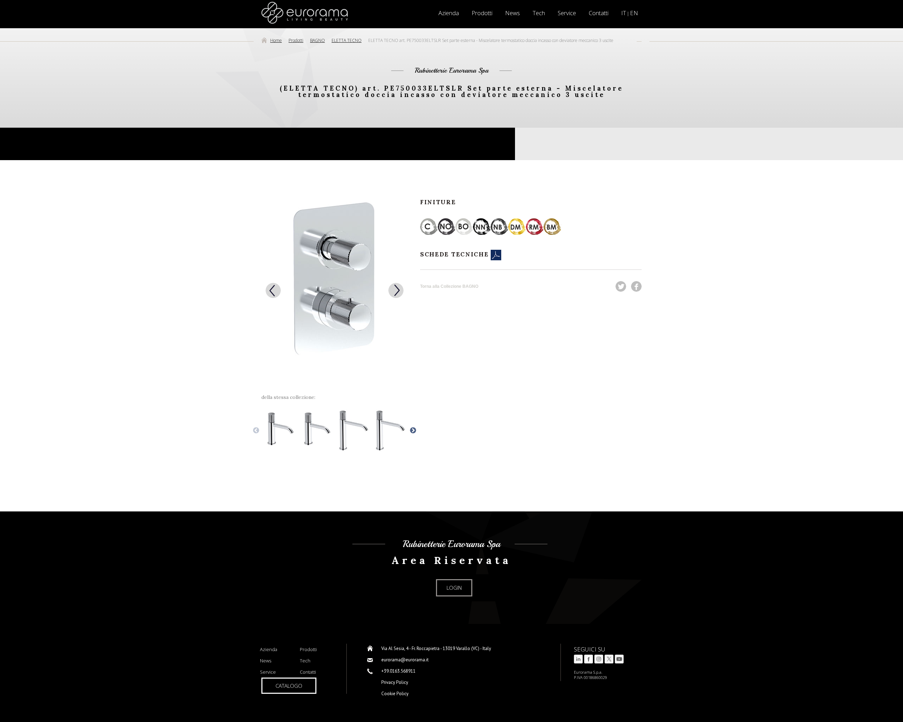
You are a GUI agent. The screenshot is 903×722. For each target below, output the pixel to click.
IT (623, 13)
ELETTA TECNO (347, 40)
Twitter (621, 286)
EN (634, 13)
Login (454, 587)
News (512, 13)
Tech (539, 13)
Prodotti (482, 13)
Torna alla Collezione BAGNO (449, 286)
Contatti (598, 13)
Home (276, 40)
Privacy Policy (394, 682)
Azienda (268, 649)
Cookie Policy (394, 694)
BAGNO (317, 40)
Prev (273, 290)
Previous (256, 430)
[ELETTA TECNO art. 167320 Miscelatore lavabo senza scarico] (316, 431)
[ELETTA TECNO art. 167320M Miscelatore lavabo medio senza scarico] (389, 431)
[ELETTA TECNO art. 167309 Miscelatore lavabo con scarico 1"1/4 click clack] (279, 431)
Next (396, 290)
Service (567, 13)
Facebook (636, 286)
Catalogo (288, 685)
